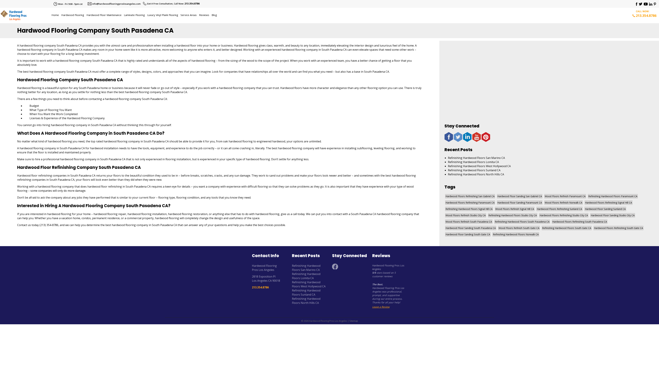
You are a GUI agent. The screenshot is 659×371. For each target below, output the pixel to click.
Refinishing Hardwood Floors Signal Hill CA (469, 209)
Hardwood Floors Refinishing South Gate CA (618, 228)
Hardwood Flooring (72, 15)
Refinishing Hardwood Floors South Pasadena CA (522, 221)
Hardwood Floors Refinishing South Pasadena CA (579, 221)
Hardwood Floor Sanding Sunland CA (605, 209)
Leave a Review (381, 306)
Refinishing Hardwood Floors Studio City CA (512, 215)
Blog (214, 15)
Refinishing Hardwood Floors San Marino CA (476, 158)
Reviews (204, 15)
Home (55, 15)
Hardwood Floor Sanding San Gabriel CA (519, 196)
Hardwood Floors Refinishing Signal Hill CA (608, 202)
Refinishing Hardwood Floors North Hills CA (476, 174)
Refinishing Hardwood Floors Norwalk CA (516, 234)
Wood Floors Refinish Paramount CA (565, 196)
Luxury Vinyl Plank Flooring (162, 15)
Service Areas (189, 15)
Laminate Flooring (134, 15)
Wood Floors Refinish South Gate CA (519, 228)
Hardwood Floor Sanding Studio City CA (613, 215)
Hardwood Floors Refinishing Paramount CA (470, 202)
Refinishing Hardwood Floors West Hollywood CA (479, 166)
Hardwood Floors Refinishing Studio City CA (564, 215)
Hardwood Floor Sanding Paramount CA (519, 202)
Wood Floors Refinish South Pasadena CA (469, 221)
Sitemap (353, 320)
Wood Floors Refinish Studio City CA (466, 215)
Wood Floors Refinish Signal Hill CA (514, 209)
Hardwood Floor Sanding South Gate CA (468, 234)
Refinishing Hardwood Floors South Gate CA (566, 228)
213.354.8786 (192, 3)
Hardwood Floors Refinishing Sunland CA (559, 209)
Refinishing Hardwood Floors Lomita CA (473, 162)
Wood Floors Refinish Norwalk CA (563, 202)
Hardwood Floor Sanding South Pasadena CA (471, 228)
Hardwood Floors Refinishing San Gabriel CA (470, 196)
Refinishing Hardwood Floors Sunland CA (474, 170)
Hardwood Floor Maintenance (104, 15)
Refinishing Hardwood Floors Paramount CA (612, 196)
